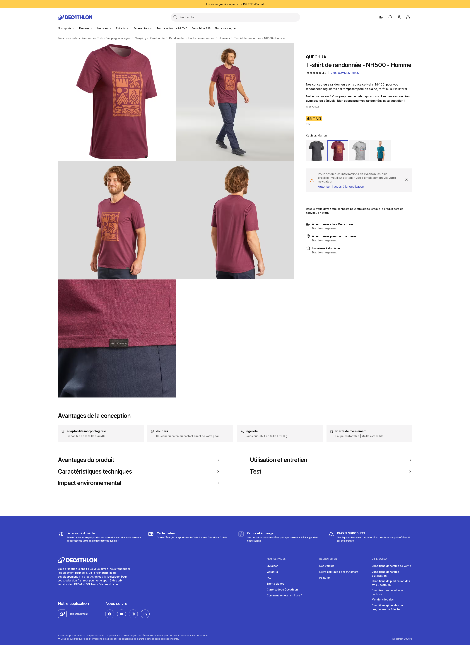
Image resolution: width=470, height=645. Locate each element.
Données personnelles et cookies (388, 592)
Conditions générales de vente (391, 565)
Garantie (272, 571)
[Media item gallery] (176, 220)
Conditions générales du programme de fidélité (387, 607)
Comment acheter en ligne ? (284, 595)
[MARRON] (337, 150)
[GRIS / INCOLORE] (316, 150)
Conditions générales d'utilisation (385, 573)
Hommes (103, 28)
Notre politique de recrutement (338, 571)
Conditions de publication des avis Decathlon (391, 582)
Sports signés (275, 583)
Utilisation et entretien (278, 459)
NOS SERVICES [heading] (276, 558)
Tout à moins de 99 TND (172, 28)
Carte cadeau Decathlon (282, 589)
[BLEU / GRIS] (380, 150)
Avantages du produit (86, 459)
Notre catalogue (225, 28)
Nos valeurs (326, 565)
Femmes (84, 28)
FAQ (269, 577)
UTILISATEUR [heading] (380, 558)
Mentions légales (383, 599)
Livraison (272, 565)
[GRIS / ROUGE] (359, 150)
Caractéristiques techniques (95, 471)
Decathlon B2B (201, 28)
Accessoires (142, 28)
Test (255, 471)
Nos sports (65, 28)
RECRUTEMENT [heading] (329, 558)
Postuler (324, 577)
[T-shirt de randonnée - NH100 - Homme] (117, 102)
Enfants (121, 28)
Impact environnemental (89, 483)
